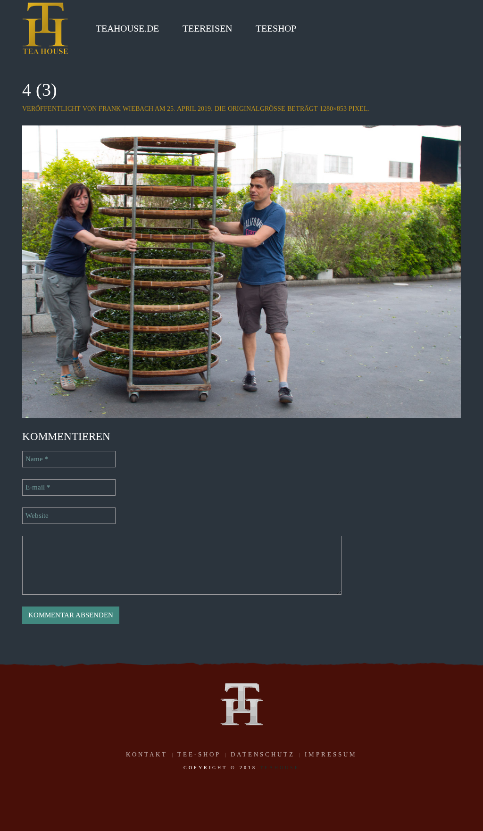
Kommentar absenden (70, 615)
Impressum (331, 754)
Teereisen (207, 28)
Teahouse (280, 767)
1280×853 (333, 108)
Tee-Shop (199, 754)
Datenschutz (263, 754)
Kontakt (146, 754)
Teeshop (276, 28)
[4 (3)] (241, 270)
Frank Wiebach (126, 108)
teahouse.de (127, 28)
